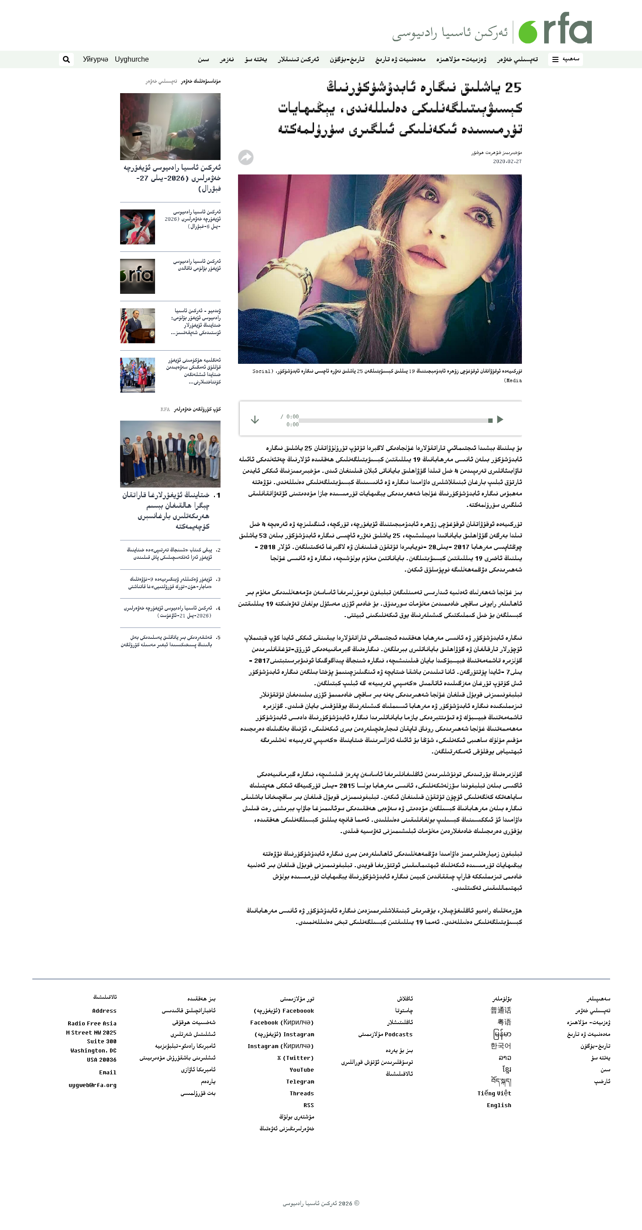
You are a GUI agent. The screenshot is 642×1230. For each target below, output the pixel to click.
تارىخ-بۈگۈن (347, 60)
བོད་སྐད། (501, 1082)
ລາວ (505, 1058)
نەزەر (227, 60)
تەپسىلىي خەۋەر (517, 60)
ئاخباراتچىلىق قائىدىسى (188, 1011)
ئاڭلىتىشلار (400, 1023)
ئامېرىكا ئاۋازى (198, 1070)
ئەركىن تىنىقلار (298, 60)
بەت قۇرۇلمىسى (197, 1094)
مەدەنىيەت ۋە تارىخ (400, 60)
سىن (203, 60)
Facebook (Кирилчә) (282, 1023)
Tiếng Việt (494, 1094)
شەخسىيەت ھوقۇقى (193, 1023)
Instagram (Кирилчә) (281, 1046)
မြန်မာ (502, 1035)
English (499, 1105)
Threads (302, 1094)
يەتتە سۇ (256, 60)
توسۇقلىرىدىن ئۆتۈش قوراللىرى (377, 1063)
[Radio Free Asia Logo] (492, 28)
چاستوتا (404, 1011)
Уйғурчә (95, 59)
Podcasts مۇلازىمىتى (385, 1035)
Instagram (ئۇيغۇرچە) (284, 1035)
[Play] (503, 420)
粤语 (504, 1023)
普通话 (500, 1011)
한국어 (500, 1046)
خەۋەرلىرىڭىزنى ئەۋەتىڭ (286, 1129)
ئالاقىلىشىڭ (399, 1074)
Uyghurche (132, 59)
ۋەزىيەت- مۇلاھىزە (461, 60)
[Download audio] (255, 419)
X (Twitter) (295, 1058)
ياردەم (208, 1082)
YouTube (302, 1070)
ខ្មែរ (507, 1070)
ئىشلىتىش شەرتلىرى (192, 1035)
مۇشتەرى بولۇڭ (296, 1117)
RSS (309, 1105)
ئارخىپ (602, 1082)
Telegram (300, 1082)
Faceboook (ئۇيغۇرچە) (283, 1011)
